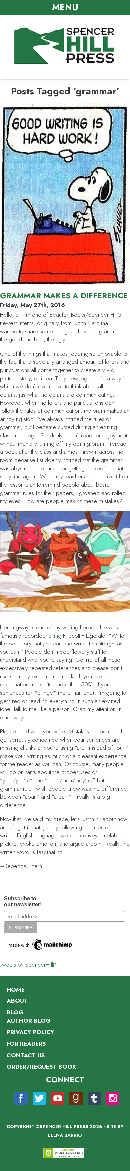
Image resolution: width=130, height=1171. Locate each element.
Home (16, 990)
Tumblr (94, 1098)
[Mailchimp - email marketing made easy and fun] (40, 950)
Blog (15, 1012)
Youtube (57, 1098)
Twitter (39, 1098)
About (17, 1001)
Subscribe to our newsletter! (23, 901)
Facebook (21, 1098)
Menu (65, 7)
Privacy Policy (30, 1032)
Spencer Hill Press (65, 46)
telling (54, 636)
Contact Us (26, 1055)
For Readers (26, 1044)
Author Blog (29, 1021)
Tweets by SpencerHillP (28, 965)
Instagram (112, 1098)
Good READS (76, 1098)
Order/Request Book (41, 1067)
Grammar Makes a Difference (64, 296)
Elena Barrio (65, 1135)
